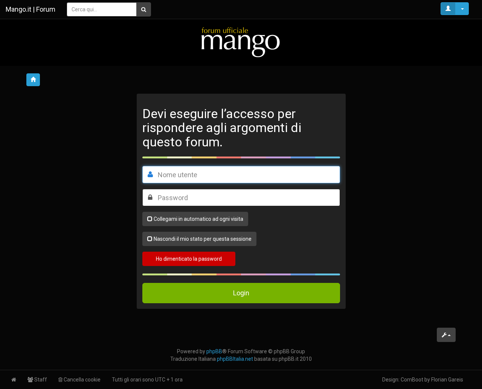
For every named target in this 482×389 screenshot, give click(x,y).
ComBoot (412, 380)
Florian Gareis (447, 380)
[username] (150, 174)
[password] (150, 197)
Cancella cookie (82, 380)
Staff (40, 380)
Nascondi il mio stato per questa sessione (203, 239)
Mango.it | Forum (30, 9)
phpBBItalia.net (235, 359)
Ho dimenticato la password (189, 259)
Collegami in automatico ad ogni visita (198, 219)
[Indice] (241, 42)
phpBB (214, 351)
